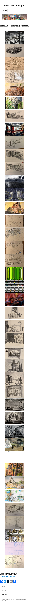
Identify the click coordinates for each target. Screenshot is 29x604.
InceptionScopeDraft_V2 (7, 577)
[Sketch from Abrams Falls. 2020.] (14, 76)
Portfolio (5, 594)
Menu (5, 10)
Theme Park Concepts (13, 5)
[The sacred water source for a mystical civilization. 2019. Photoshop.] (14, 129)
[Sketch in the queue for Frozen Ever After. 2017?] (14, 535)
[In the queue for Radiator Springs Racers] (14, 89)
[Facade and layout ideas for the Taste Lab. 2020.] (14, 247)
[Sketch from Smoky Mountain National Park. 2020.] (14, 63)
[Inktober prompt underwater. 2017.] (14, 181)
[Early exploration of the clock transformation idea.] (14, 548)
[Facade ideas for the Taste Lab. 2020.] (14, 234)
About (4, 590)
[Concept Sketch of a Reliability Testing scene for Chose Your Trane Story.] (14, 194)
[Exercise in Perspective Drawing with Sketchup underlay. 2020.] (14, 50)
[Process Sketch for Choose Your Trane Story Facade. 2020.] (14, 142)
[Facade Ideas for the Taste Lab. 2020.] (14, 260)
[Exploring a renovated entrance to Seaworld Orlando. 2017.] (14, 496)
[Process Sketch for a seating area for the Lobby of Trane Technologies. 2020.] (14, 509)
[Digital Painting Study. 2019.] (14, 273)
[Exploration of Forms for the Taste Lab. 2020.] (14, 221)
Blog (3, 586)
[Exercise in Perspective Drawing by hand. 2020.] (14, 116)
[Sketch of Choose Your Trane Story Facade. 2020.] (14, 155)
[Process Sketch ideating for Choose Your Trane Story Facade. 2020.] (14, 522)
